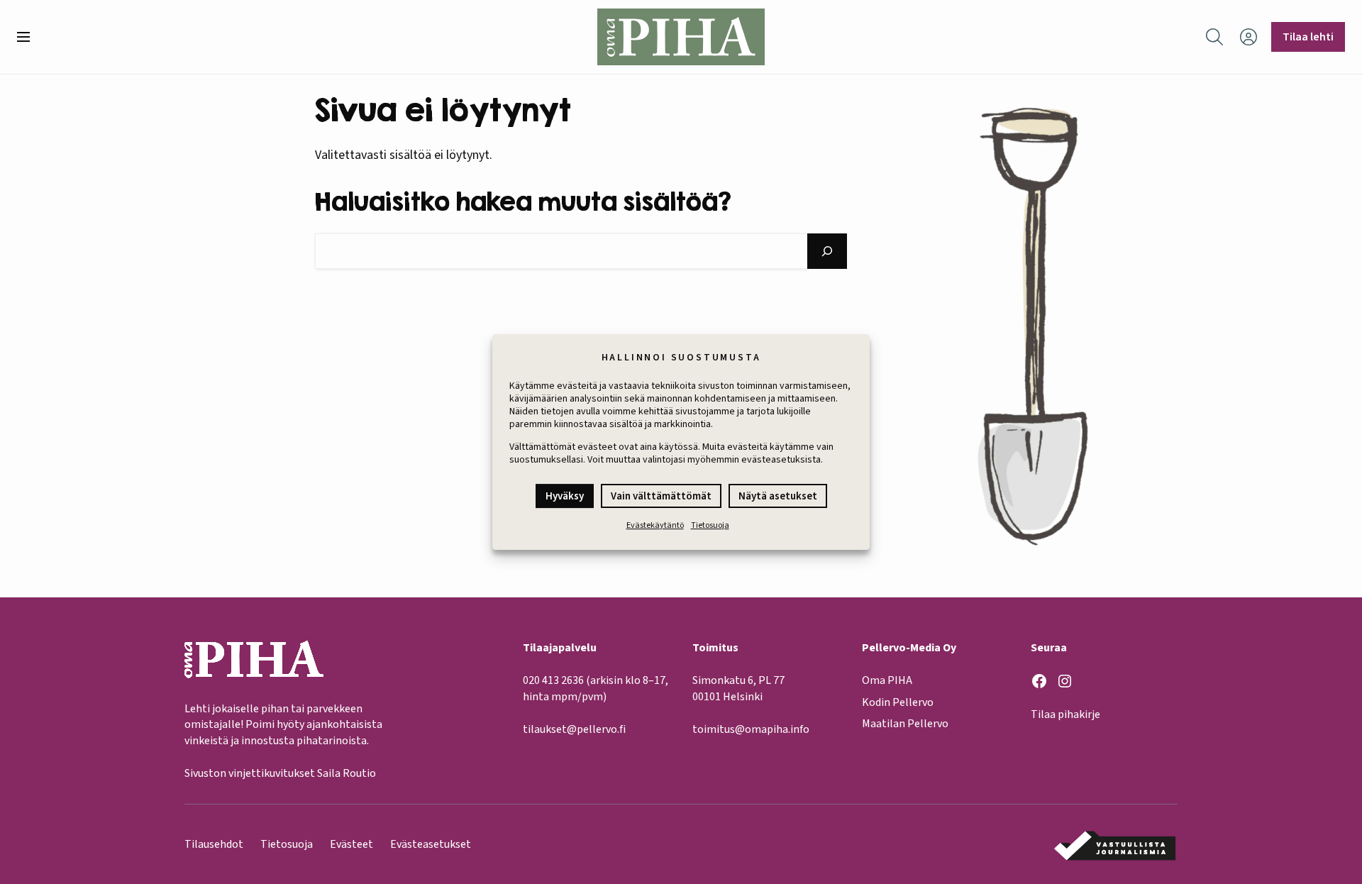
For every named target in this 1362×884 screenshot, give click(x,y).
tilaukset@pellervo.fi (574, 729)
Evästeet (351, 844)
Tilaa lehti (1308, 37)
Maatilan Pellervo (905, 723)
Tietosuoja (710, 525)
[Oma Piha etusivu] (681, 37)
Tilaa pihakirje (1065, 714)
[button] (29, 37)
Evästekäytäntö (655, 525)
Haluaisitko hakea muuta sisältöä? (523, 201)
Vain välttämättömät (661, 496)
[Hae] (827, 251)
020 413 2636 (553, 680)
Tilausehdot (213, 844)
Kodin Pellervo (898, 702)
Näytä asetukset (777, 496)
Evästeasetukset (430, 844)
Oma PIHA (887, 680)
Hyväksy (565, 496)
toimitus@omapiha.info (750, 729)
